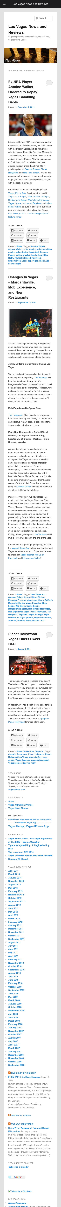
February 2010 (15, 983)
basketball (34, 252)
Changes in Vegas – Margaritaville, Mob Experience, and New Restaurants (23, 287)
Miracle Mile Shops (41, 608)
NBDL (11, 257)
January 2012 (14, 925)
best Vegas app (38, 594)
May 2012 (13, 911)
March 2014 (14, 874)
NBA (45, 254)
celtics (19, 254)
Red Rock (36, 257)
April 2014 (13, 870)
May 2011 (13, 952)
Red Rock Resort (31, 172)
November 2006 (16, 1058)
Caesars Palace (32, 169)
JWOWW (37, 819)
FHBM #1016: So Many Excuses (24, 1076)
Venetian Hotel (24, 620)
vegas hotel (42, 822)
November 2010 (16, 962)
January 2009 (14, 1003)
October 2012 (14, 897)
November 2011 (16, 932)
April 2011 (13, 955)
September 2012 (16, 901)
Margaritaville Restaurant (20, 608)
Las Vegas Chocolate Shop (34, 602)
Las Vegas (42, 819)
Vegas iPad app (35, 614)
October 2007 (14, 1034)
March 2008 (14, 1020)
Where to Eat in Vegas (38, 199)
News (19, 246)
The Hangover (20, 822)
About (11, 801)
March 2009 (14, 1000)
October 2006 (14, 1061)
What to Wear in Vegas (38, 196)
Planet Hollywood (23, 257)
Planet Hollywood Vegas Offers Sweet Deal (24, 638)
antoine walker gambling (40, 249)
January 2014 (14, 877)
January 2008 (14, 1027)
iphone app (32, 600)
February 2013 (15, 891)
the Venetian (41, 534)
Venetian (12, 620)
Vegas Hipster (14, 203)
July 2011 (13, 945)
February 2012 (15, 921)
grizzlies (26, 254)
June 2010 (13, 979)
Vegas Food (38, 822)
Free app (22, 600)
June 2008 (13, 1017)
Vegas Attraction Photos (20, 804)
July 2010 (13, 976)
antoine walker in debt (18, 252)
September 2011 (16, 938)
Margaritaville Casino (30, 605)
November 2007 (16, 1030)
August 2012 (14, 904)
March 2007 (14, 1048)
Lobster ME (13, 605)
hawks (34, 254)
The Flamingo (40, 377)
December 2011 (16, 928)
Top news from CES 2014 (21, 851)
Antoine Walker (38, 246)
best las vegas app (13, 819)
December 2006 (16, 1054)
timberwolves (14, 260)
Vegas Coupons (22, 759)
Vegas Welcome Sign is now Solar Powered (30, 855)
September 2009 (16, 990)
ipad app (31, 819)
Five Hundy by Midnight (23, 1073)
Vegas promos (26, 617)
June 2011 (13, 949)
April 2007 (13, 1044)
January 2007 (14, 1051)
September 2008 (16, 1010)
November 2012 (16, 894)
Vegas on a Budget (17, 196)
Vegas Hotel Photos (18, 808)
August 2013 (14, 884)
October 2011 (14, 935)
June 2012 (13, 908)
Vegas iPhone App (17, 193)
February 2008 (15, 1024)
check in (12, 754)
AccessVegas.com (17, 1202)
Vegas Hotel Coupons (33, 751)
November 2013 (16, 881)
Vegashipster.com (16, 789)
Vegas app (26, 260)
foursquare (22, 754)
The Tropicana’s (15, 414)
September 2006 (16, 1064)
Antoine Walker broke (18, 249)
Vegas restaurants (42, 617)
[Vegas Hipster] (20, 1191)
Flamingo (12, 600)
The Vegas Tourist (21, 1116)
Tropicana (22, 614)
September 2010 (16, 969)
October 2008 (14, 1007)
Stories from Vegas (17, 199)
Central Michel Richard (34, 597)
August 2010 (14, 973)
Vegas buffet (35, 757)
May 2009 (13, 996)
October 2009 (14, 986)
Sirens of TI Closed (18, 858)
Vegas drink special (40, 759)
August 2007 (14, 1037)
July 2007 (13, 1041)
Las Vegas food (47, 819)
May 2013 (13, 887)
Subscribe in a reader (19, 1166)
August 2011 (14, 942)
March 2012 (14, 918)
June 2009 (13, 993)
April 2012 (13, 915)
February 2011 (15, 959)
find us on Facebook (32, 203)
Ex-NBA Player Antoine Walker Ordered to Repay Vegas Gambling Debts (22, 91)
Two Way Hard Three (22, 1124)
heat (40, 254)
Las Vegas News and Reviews (30, 4)
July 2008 (13, 1013)
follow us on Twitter (31, 558)
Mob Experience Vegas (18, 611)
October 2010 (14, 966)
